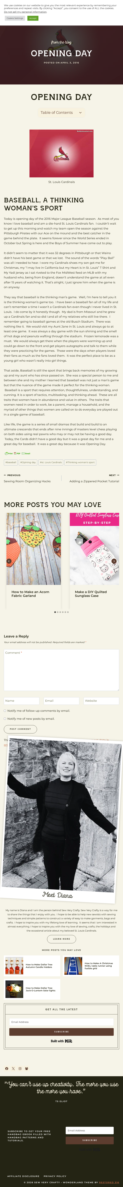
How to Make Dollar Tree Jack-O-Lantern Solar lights (40, 1043)
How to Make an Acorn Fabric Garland (30, 648)
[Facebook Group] (26, 1122)
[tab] (55, 666)
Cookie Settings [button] (15, 18)
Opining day (28, 516)
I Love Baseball (14, 489)
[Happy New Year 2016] (100, 477)
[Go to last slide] (9, 615)
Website (91, 755)
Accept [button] (33, 18)
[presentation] (33, 603)
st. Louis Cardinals (51, 516)
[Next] (114, 615)
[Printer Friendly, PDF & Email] (17, 453)
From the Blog (62, 42)
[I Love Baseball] (22, 477)
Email (49, 755)
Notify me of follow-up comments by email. (38, 765)
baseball (10, 516)
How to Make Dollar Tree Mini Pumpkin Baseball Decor (60, 492)
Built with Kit (61, 1095)
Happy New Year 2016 (97, 489)
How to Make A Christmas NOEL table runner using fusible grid (99, 1020)
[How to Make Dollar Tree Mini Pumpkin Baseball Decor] (61, 477)
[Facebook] (7, 1122)
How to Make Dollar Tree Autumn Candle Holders (39, 1020)
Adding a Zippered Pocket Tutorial (94, 532)
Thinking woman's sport (80, 516)
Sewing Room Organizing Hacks (27, 532)
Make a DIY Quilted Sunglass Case (91, 648)
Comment (13, 707)
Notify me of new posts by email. (31, 773)
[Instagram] (20, 1122)
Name (9, 755)
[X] (13, 1122)
